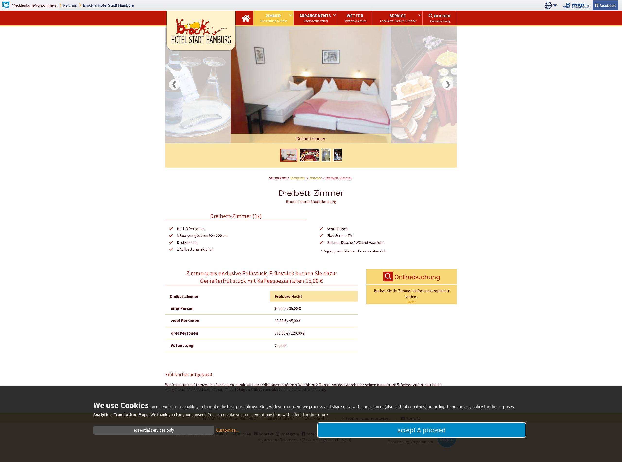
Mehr (411, 301)
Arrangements (315, 18)
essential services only (154, 430)
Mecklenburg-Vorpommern (34, 5)
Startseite (245, 18)
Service (398, 18)
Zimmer (274, 18)
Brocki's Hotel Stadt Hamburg (108, 5)
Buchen (440, 18)
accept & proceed (421, 430)
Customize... (227, 430)
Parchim (70, 5)
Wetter (356, 18)
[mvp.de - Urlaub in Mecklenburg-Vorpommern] (577, 5)
